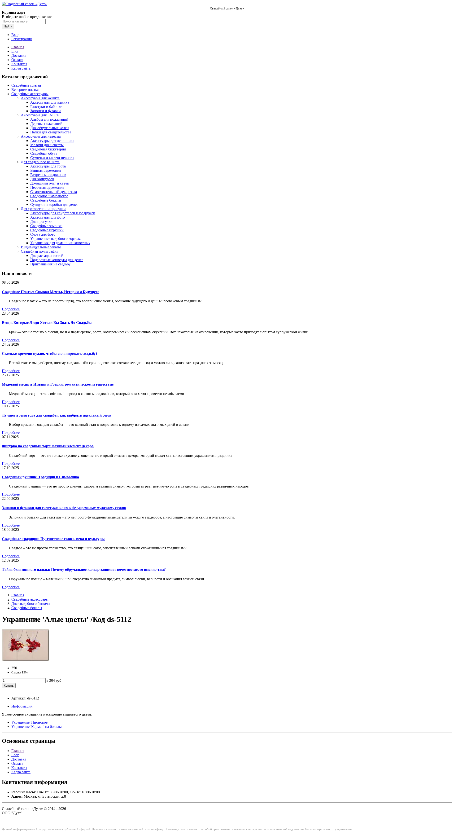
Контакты (19, 64)
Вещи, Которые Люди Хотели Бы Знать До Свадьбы (47, 323)
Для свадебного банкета (40, 162)
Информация (21, 706)
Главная (17, 47)
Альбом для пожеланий (49, 119)
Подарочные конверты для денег (56, 260)
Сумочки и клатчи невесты (52, 158)
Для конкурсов (42, 179)
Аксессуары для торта (48, 166)
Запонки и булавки (45, 111)
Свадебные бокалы (45, 200)
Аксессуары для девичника (52, 141)
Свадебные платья (26, 85)
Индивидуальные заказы (41, 247)
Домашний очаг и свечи (49, 183)
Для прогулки (41, 222)
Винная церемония (45, 170)
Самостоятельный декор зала (53, 192)
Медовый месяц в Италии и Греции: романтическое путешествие (58, 384)
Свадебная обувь (43, 153)
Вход (15, 35)
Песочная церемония (47, 187)
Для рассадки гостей (46, 256)
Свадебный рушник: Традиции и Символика (40, 477)
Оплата (17, 60)
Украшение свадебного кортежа (56, 239)
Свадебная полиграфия (39, 251)
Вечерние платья (25, 90)
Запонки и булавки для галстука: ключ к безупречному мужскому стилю (64, 508)
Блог (15, 51)
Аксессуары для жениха (40, 98)
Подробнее (11, 309)
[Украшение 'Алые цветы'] (25, 660)
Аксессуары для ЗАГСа (40, 115)
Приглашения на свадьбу (50, 264)
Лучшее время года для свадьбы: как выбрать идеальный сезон (56, 415)
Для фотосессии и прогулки (43, 209)
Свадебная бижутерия (48, 149)
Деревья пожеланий (46, 124)
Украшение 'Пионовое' (29, 722)
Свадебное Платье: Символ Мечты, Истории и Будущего (50, 292)
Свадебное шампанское (49, 196)
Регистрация (21, 39)
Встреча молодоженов (48, 175)
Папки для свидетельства (50, 132)
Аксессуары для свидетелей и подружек (62, 213)
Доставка (18, 55)
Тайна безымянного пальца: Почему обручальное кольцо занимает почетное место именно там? (84, 569)
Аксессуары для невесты (41, 136)
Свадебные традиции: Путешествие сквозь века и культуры (53, 539)
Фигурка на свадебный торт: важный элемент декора (48, 446)
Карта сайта (21, 68)
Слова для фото (42, 234)
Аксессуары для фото (47, 217)
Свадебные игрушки (47, 230)
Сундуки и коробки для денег (54, 204)
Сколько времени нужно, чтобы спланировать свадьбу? (49, 354)
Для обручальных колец (49, 128)
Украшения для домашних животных (60, 243)
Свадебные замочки (46, 226)
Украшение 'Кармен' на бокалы (36, 727)
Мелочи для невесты (47, 145)
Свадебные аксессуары (29, 94)
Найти (8, 26)
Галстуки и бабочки (46, 107)
